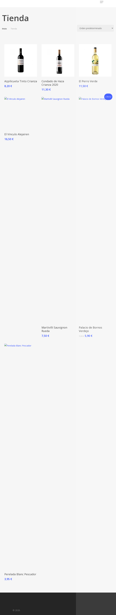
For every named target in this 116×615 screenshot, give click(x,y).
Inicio (4, 28)
